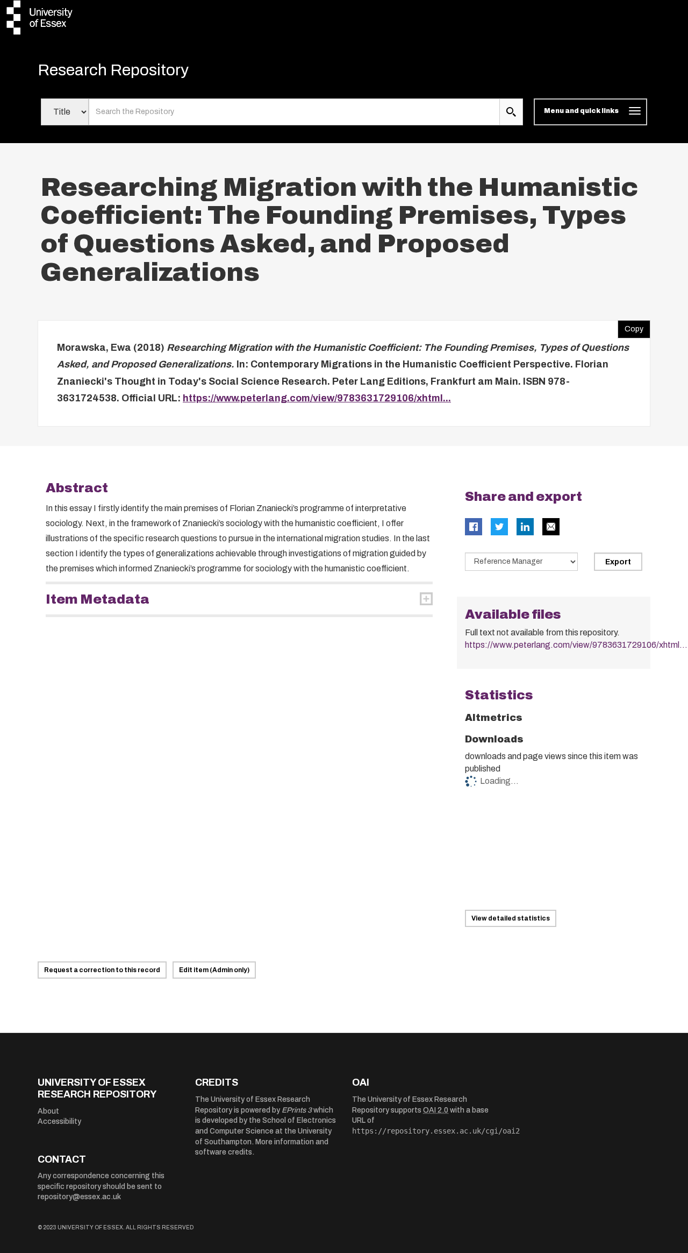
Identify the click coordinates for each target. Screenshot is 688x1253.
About (48, 1111)
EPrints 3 (297, 1110)
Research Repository (113, 70)
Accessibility (59, 1121)
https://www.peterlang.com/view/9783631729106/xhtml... (317, 398)
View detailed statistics (510, 918)
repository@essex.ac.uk (79, 1197)
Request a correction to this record (102, 970)
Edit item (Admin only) (214, 970)
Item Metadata (97, 599)
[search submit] (511, 111)
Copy (630, 326)
